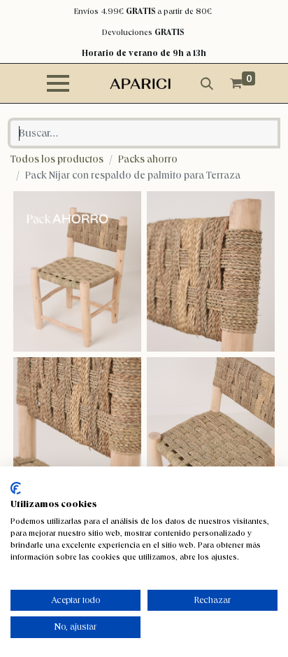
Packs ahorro (148, 159)
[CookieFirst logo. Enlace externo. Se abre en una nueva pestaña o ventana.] (15, 488)
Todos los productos (56, 159)
